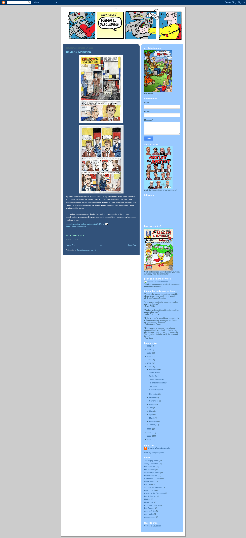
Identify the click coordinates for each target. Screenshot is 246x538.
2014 (149, 356)
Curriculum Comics (152, 479)
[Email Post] (106, 224)
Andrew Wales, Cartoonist (159, 448)
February (153, 421)
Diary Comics (149, 466)
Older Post (132, 245)
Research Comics (151, 505)
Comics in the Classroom (154, 493)
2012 (149, 363)
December (153, 370)
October (152, 397)
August (152, 404)
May (151, 411)
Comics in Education (152, 526)
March (152, 418)
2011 (149, 367)
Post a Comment (72, 239)
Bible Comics (149, 490)
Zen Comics (149, 508)
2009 (149, 433)
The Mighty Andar (151, 461)
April (151, 415)
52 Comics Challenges (153, 487)
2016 (149, 350)
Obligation (153, 386)
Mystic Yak (148, 502)
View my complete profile (154, 453)
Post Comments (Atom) (86, 250)
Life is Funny (149, 469)
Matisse (147, 499)
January (152, 425)
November (153, 394)
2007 (149, 439)
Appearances (149, 517)
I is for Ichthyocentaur (158, 383)
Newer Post (70, 245)
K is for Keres (154, 373)
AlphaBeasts (149, 481)
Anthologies (149, 514)
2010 (149, 429)
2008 (149, 436)
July (151, 408)
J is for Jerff (153, 376)
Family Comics (150, 496)
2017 (149, 346)
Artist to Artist (149, 511)
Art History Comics (79, 226)
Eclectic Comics (150, 476)
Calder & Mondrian (156, 379)
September (154, 401)
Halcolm (147, 484)
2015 (149, 353)
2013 (149, 360)
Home (101, 245)
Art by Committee (151, 464)
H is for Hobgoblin (156, 390)
